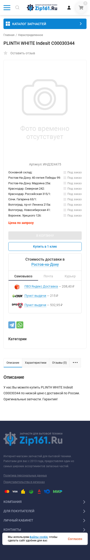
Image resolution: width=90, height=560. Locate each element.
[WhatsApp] (19, 324)
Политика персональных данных (25, 475)
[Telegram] (11, 324)
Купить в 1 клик (45, 246)
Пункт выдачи (35, 296)
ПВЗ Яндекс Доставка (41, 286)
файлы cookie (39, 537)
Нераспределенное (30, 35)
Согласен (75, 539)
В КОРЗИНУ (45, 235)
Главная (9, 35)
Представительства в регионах (24, 482)
